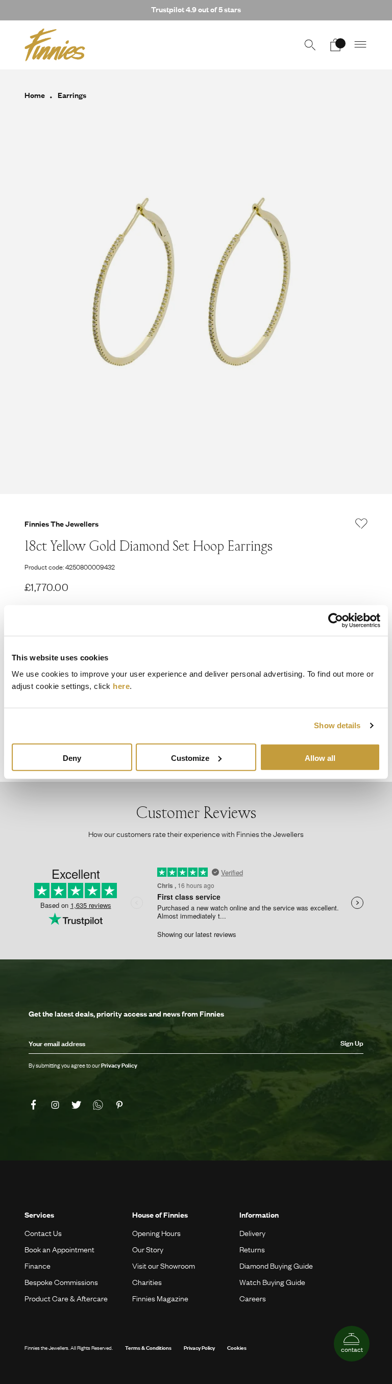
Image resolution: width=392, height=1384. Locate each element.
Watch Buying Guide (272, 1282)
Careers (252, 1298)
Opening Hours (156, 1233)
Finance (37, 1265)
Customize (190, 757)
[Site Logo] (54, 44)
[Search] (309, 45)
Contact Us (43, 1233)
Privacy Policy (199, 1347)
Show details (337, 725)
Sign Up (351, 1043)
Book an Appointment (59, 1249)
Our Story (147, 1249)
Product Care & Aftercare (66, 1298)
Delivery (252, 1233)
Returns (252, 1249)
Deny (72, 757)
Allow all (320, 757)
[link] (35, 1104)
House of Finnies (160, 1214)
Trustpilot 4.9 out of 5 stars (196, 9)
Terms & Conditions (148, 1347)
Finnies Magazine (160, 1298)
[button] (361, 45)
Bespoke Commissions (61, 1282)
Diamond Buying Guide (276, 1265)
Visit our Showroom (163, 1265)
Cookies (237, 1347)
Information (259, 1214)
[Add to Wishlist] (361, 523)
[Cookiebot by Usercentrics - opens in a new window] (335, 620)
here (121, 685)
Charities (147, 1282)
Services (39, 1214)
